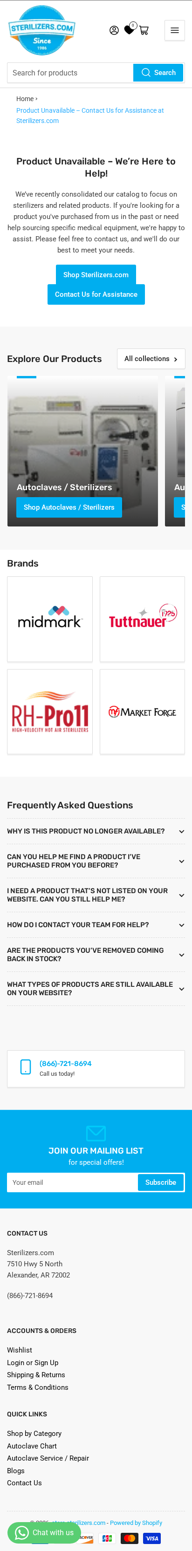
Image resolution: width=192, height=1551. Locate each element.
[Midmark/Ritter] (50, 619)
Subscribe (160, 1182)
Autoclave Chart (32, 1446)
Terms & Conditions (38, 1387)
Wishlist (19, 1350)
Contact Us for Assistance (96, 294)
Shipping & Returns (36, 1375)
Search (165, 72)
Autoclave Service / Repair (48, 1458)
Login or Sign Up (32, 1363)
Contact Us (24, 1483)
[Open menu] (175, 30)
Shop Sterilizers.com (96, 275)
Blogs (16, 1471)
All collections (147, 359)
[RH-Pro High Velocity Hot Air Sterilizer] (50, 712)
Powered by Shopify (136, 1522)
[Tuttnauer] (142, 619)
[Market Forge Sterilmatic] (142, 712)
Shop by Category (34, 1433)
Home (25, 98)
